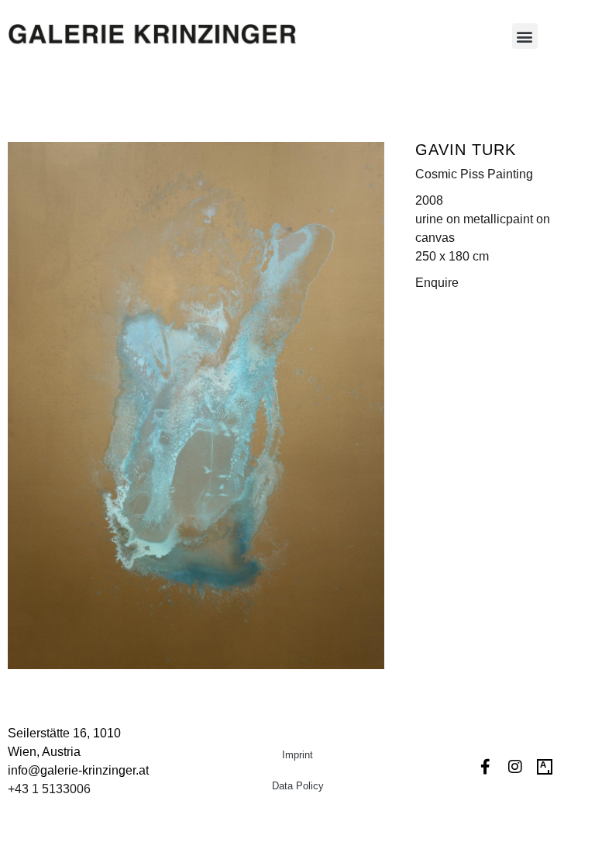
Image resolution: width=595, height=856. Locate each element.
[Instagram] (515, 767)
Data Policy (298, 786)
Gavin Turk (465, 149)
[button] (525, 36)
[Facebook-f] (486, 767)
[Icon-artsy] (544, 767)
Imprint (297, 755)
